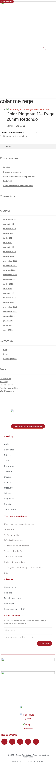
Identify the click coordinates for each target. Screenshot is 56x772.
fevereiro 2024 (9, 252)
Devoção (8, 477)
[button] (36, 48)
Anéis (6, 444)
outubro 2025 (9, 219)
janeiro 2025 (8, 233)
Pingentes (9, 498)
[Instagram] (12, 742)
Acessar (3, 382)
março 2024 (8, 247)
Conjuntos (9, 466)
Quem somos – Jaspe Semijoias (19, 524)
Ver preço (20, 126)
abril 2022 (7, 288)
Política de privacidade (14, 562)
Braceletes (9, 450)
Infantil (7, 482)
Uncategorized (10, 359)
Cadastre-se (5, 379)
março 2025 (8, 224)
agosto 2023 (9, 279)
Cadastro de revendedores (16, 546)
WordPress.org (7, 391)
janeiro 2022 (8, 302)
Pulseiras (8, 504)
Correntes (8, 471)
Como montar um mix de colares (18, 186)
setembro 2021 (10, 311)
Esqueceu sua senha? (14, 609)
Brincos (7, 455)
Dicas (5, 354)
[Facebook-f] (4, 742)
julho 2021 (8, 321)
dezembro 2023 (10, 261)
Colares (7, 460)
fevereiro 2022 (9, 298)
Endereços (9, 603)
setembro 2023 (10, 275)
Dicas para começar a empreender (19, 176)
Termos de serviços (13, 556)
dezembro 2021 (10, 307)
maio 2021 (8, 330)
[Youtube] (28, 742)
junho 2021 (8, 325)
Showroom (9, 529)
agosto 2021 (9, 316)
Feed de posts (6, 385)
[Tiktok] (36, 742)
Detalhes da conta (12, 598)
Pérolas (6, 167)
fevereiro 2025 (9, 229)
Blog (5, 349)
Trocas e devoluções (13, 551)
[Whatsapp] (20, 742)
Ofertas (7, 493)
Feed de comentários (10, 388)
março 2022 (8, 293)
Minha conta (10, 587)
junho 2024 (8, 238)
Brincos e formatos (12, 172)
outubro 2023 (9, 270)
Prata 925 (7, 181)
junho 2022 (8, 284)
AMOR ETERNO (12, 535)
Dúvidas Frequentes (13, 540)
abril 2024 (7, 242)
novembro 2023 (10, 265)
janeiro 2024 (8, 256)
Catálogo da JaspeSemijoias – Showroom (23, 567)
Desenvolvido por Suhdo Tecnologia (27, 761)
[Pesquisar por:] (28, 146)
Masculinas (9, 488)
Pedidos (8, 593)
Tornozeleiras (10, 509)
